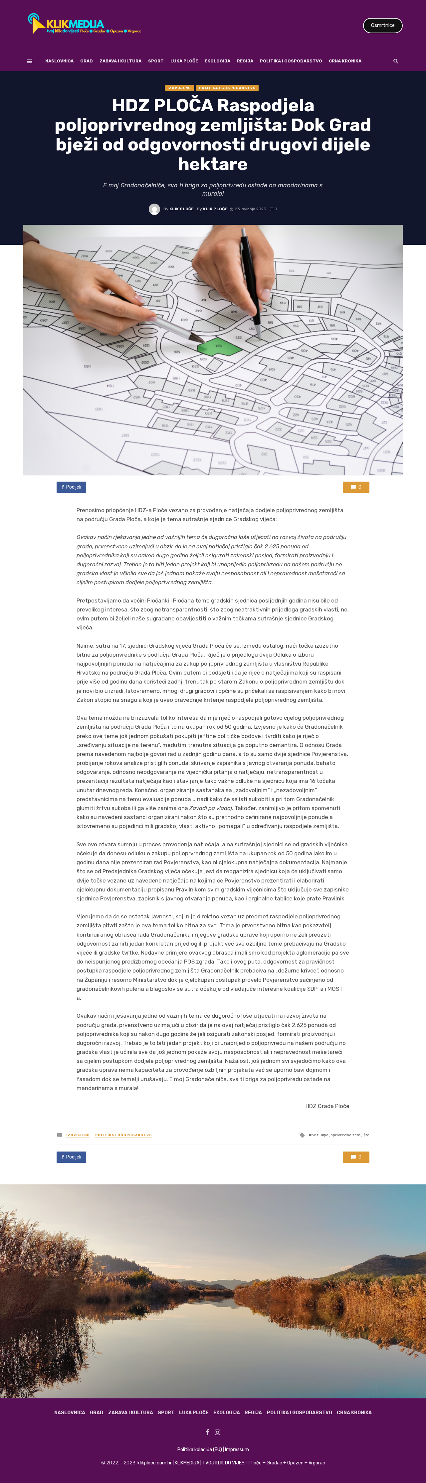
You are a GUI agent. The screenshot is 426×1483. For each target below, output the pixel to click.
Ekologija (217, 60)
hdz (315, 1135)
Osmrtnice (383, 25)
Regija (245, 60)
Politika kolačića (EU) (199, 1449)
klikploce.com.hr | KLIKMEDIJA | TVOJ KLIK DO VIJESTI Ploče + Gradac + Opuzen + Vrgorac (231, 1463)
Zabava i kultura (120, 60)
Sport (156, 60)
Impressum (237, 1449)
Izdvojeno (179, 88)
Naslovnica (59, 60)
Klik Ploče (181, 209)
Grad (86, 60)
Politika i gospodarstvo (291, 60)
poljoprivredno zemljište (346, 1135)
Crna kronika (345, 60)
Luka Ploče (184, 60)
